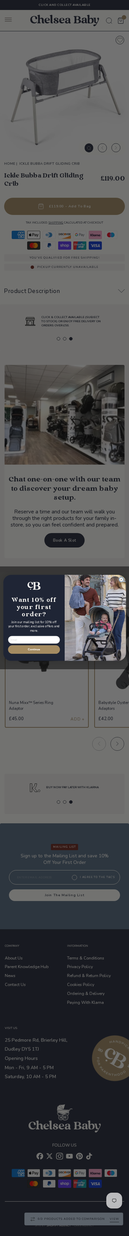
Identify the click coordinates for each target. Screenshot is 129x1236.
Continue (34, 649)
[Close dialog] (121, 579)
